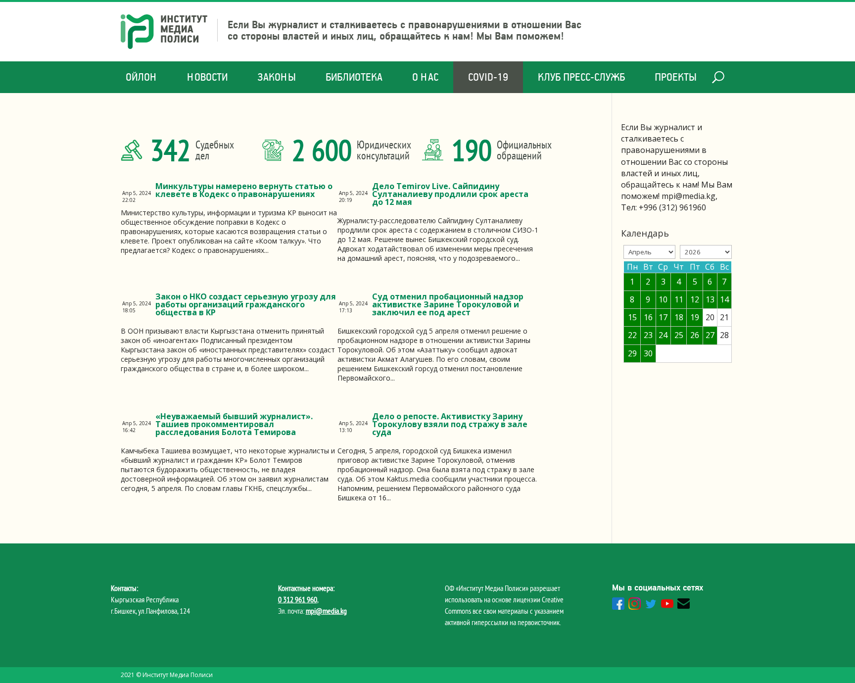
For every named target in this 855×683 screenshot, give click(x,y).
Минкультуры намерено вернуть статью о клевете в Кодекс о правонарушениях (243, 190)
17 (663, 317)
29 (632, 353)
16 (648, 317)
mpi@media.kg (326, 611)
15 (632, 317)
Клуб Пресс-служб (581, 77)
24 (663, 335)
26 (694, 335)
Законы (276, 77)
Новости (207, 77)
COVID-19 (488, 77)
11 (678, 299)
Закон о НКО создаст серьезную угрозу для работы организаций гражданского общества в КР (245, 304)
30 (648, 353)
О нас (425, 77)
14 (724, 299)
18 (678, 317)
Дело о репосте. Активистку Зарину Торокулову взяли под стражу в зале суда (449, 424)
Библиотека (354, 77)
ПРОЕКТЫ (676, 77)
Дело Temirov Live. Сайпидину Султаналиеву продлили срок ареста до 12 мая (450, 194)
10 (663, 299)
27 (710, 335)
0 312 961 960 (297, 599)
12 (694, 299)
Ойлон (141, 77)
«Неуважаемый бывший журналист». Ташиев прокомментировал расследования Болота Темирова (234, 424)
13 (710, 299)
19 (694, 317)
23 (648, 335)
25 (678, 335)
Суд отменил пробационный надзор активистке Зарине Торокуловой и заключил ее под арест (447, 304)
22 (632, 335)
